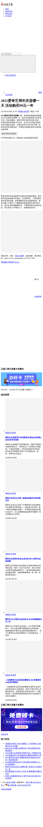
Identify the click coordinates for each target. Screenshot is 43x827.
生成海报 (37, 296)
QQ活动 (8, 16)
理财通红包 (5, 262)
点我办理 (4, 734)
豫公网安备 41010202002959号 (19, 785)
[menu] (2, 2)
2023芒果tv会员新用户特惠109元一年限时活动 (23, 753)
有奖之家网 (19, 256)
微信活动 (8, 14)
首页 (7, 9)
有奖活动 (8, 11)
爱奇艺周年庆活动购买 (9, 133)
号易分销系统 (6, 789)
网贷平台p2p (14, 262)
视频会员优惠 (23, 111)
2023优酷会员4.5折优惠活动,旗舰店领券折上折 (23, 755)
